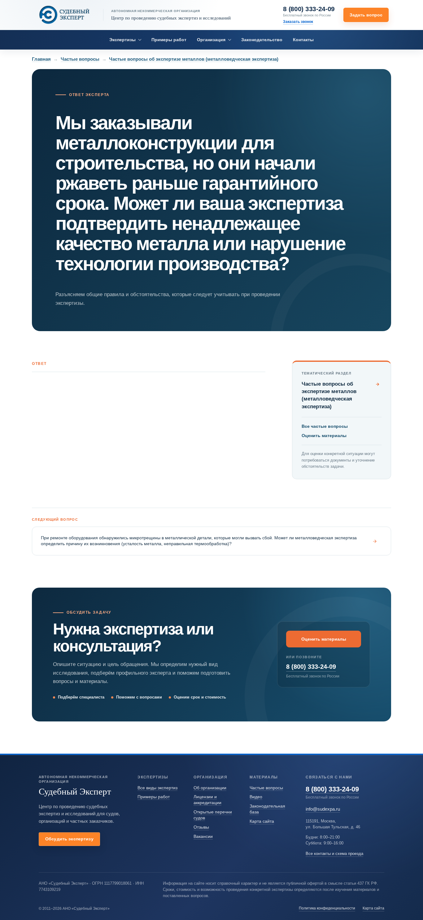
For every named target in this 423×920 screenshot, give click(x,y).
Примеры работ (168, 39)
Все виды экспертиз (157, 788)
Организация (211, 39)
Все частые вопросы (325, 426)
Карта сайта (262, 821)
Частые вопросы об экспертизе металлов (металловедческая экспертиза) (193, 59)
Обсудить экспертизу (69, 839)
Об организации (210, 788)
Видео (256, 797)
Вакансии (203, 836)
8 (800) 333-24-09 (309, 9)
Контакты (303, 39)
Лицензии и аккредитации (207, 799)
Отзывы (201, 827)
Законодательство (261, 39)
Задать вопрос (366, 15)
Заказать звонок (298, 21)
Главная (41, 59)
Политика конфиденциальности (327, 908)
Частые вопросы (80, 59)
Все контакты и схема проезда (334, 853)
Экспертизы (122, 39)
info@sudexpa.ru (323, 809)
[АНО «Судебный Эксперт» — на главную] (64, 15)
